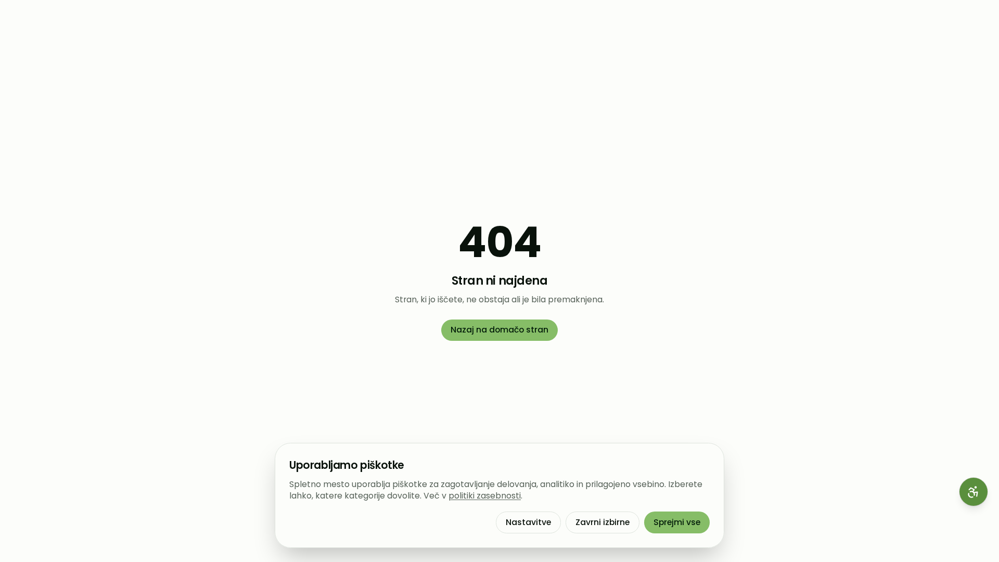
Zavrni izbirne (602, 522)
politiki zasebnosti (485, 496)
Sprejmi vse (677, 522)
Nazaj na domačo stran (499, 330)
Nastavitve (528, 522)
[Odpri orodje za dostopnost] (973, 492)
